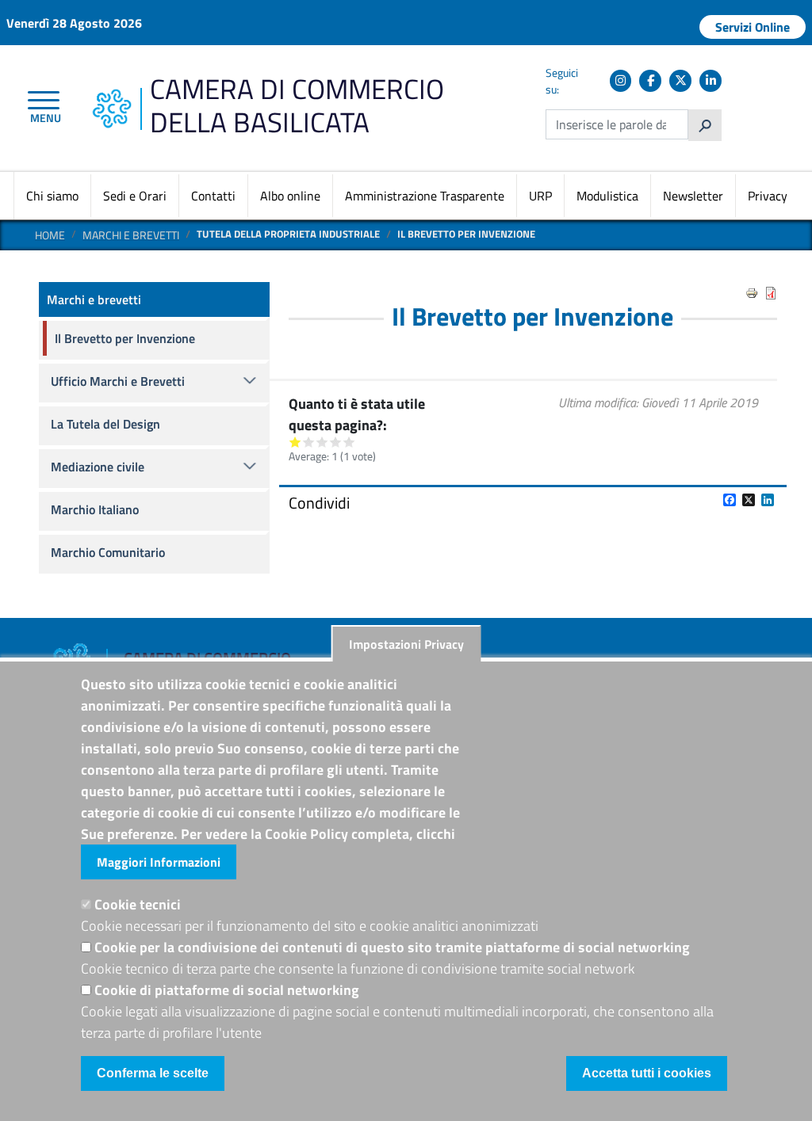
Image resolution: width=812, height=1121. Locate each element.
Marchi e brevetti (130, 235)
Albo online (290, 195)
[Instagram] (621, 81)
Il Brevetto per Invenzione (125, 338)
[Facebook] (650, 81)
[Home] (111, 97)
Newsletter (693, 195)
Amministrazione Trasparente (424, 195)
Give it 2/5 (309, 442)
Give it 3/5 (322, 442)
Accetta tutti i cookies (646, 1073)
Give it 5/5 (349, 442)
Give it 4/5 (336, 442)
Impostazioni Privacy (406, 644)
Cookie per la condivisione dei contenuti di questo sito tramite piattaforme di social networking (392, 947)
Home (50, 235)
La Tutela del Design (105, 423)
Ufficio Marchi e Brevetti (118, 381)
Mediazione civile (97, 466)
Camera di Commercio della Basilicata (297, 105)
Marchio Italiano (95, 509)
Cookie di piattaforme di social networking (226, 990)
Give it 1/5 (295, 442)
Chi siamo (52, 195)
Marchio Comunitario (108, 552)
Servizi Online (752, 26)
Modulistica (607, 195)
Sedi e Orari (135, 195)
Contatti (213, 195)
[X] (680, 81)
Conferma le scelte (153, 1073)
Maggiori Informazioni (158, 861)
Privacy (767, 195)
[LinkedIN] (710, 81)
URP (540, 195)
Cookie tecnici (137, 904)
